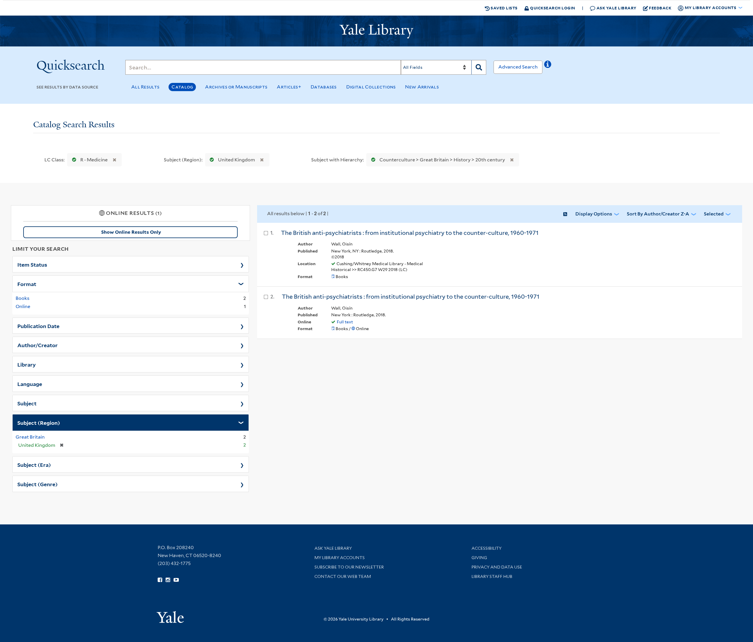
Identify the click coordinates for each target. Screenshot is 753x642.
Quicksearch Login (552, 8)
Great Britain (30, 437)
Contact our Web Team (342, 576)
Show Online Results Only (131, 232)
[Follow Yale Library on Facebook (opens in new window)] (160, 580)
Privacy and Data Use (497, 567)
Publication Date (38, 325)
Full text (345, 322)
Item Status (32, 264)
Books (22, 298)
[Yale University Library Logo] (376, 31)
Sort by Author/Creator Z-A (658, 214)
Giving (479, 557)
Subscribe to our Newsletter (349, 567)
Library (26, 364)
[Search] (479, 67)
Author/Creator (37, 344)
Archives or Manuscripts (236, 87)
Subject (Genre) (37, 483)
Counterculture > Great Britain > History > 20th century (442, 160)
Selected (714, 214)
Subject (26, 403)
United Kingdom (236, 160)
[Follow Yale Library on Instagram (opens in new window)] (168, 580)
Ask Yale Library (616, 8)
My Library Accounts (339, 557)
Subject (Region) (38, 422)
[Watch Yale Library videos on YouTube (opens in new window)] (176, 580)
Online (23, 306)
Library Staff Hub (492, 576)
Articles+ (289, 87)
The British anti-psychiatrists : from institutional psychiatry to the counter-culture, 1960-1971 (410, 232)
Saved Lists (504, 8)
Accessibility (487, 548)
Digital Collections (371, 87)
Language (29, 383)
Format (26, 283)
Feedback (660, 8)
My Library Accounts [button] (710, 7)
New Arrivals (422, 87)
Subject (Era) (34, 464)
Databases (324, 87)
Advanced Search (518, 67)
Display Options (593, 214)
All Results (145, 87)
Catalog (182, 87)
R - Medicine (94, 160)
